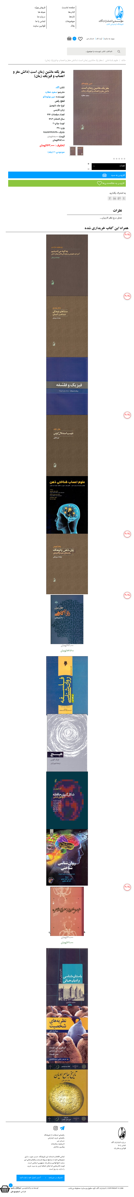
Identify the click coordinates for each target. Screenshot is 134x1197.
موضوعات (70, 22)
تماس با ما (40, 22)
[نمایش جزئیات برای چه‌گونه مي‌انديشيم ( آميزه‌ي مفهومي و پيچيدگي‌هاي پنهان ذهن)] (67, 266)
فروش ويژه (40, 8)
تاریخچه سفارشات (58, 1144)
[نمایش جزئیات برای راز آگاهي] (67, 620)
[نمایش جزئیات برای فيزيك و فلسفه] (67, 389)
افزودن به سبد (117, 176)
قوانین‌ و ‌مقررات (120, 1148)
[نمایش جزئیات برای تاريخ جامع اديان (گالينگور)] (67, 1093)
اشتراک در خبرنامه (55, 1178)
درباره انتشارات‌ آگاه (118, 1143)
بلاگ (73, 26)
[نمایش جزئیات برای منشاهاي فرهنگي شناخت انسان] (67, 327)
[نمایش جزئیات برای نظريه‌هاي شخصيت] (67, 1036)
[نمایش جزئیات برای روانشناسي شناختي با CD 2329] (67, 858)
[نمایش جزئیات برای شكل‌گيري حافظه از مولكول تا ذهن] (67, 801)
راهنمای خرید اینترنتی (56, 1138)
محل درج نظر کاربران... (111, 218)
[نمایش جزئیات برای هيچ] (67, 747)
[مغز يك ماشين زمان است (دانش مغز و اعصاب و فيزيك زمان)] (72, 151)
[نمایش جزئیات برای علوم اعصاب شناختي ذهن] (67, 506)
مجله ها (41, 12)
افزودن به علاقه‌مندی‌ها (113, 184)
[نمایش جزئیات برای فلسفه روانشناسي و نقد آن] (67, 686)
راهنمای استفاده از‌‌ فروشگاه (54, 1135)
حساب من (61, 1141)
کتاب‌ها (71, 12)
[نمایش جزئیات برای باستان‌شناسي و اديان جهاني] (67, 980)
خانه (123, 61)
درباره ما (41, 17)
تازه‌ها (72, 17)
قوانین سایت (39, 26)
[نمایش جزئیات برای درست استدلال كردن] (67, 448)
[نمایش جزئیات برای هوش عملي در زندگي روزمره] (67, 912)
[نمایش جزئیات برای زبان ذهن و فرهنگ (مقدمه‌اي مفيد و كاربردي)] (67, 564)
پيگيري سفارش (59, 1147)
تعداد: (122, 166)
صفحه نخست (68, 8)
